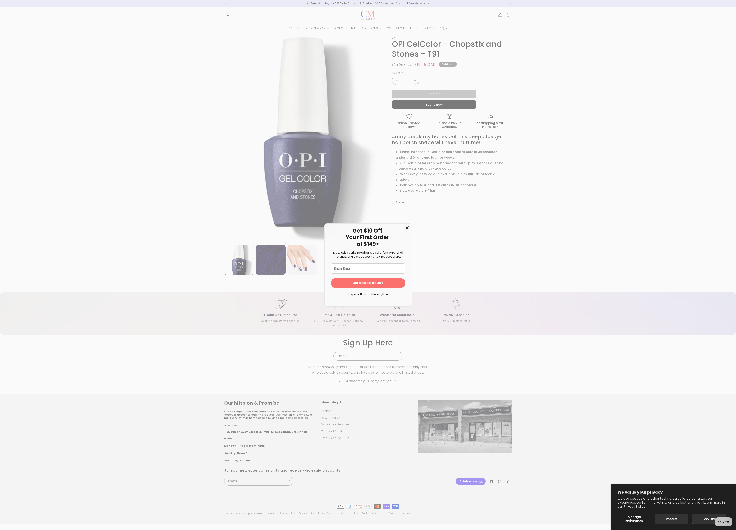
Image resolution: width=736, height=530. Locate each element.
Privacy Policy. (635, 506)
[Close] (407, 228)
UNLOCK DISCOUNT (368, 283)
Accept (671, 518)
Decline (709, 518)
